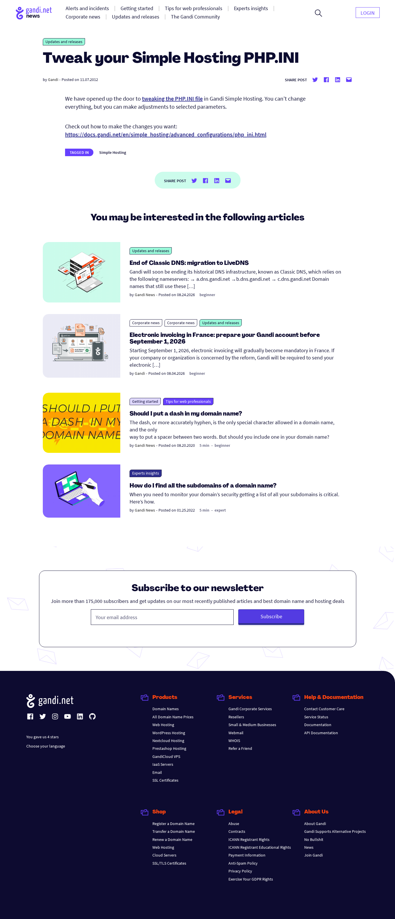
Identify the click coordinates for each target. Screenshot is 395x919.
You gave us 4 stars (42, 736)
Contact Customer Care (324, 708)
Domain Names (165, 708)
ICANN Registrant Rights (249, 839)
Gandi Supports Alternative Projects (335, 831)
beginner (207, 294)
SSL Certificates (165, 780)
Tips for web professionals (188, 401)
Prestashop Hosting (169, 748)
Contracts (236, 831)
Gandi (53, 79)
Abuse (233, 823)
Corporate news (146, 322)
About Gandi (315, 823)
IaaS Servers (162, 764)
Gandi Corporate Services (250, 708)
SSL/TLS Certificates (169, 863)
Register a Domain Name (173, 823)
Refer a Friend (240, 748)
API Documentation (321, 732)
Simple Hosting (112, 152)
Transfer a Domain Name (173, 831)
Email (157, 772)
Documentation (317, 724)
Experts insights (145, 473)
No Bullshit (313, 839)
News (308, 847)
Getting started (145, 401)
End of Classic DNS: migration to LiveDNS (189, 263)
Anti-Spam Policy (243, 863)
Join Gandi (313, 855)
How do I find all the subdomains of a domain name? (203, 486)
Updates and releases (63, 41)
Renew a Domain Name (172, 839)
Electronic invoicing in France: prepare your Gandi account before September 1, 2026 (225, 339)
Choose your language (45, 746)
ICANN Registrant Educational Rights (259, 847)
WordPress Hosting (168, 732)
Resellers (236, 716)
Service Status (316, 716)
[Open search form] (318, 13)
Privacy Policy (240, 871)
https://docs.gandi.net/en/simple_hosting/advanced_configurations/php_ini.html (165, 134)
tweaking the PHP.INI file (172, 98)
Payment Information (246, 855)
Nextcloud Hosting (168, 740)
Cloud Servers (164, 855)
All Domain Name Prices (172, 716)
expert (220, 510)
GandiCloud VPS (166, 756)
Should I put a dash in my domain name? (186, 414)
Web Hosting (163, 724)
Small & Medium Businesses (252, 724)
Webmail (235, 732)
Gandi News (145, 294)
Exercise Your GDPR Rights (250, 879)
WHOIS (234, 740)
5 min (204, 445)
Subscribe (271, 616)
